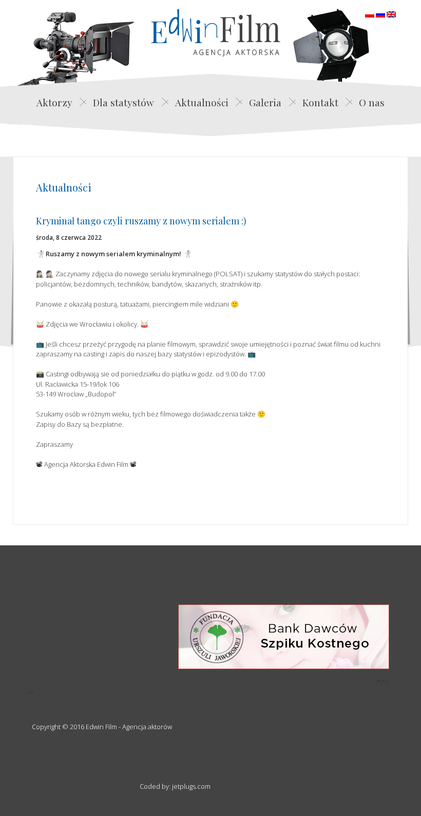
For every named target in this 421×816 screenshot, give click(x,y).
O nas (372, 102)
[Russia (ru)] (380, 13)
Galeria (265, 102)
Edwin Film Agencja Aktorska (215, 32)
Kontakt (320, 102)
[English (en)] (391, 13)
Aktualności (201, 102)
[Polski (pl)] (369, 13)
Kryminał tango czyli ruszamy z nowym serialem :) (141, 221)
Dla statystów (123, 102)
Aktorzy (54, 102)
